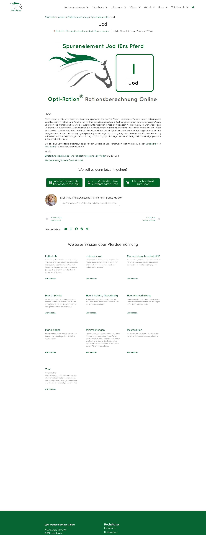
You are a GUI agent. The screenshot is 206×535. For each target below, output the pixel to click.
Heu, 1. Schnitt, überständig (102, 295)
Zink (47, 369)
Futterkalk (51, 256)
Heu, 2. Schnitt (53, 295)
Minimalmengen (95, 329)
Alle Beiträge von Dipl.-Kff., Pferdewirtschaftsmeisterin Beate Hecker (89, 203)
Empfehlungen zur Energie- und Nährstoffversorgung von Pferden (75, 156)
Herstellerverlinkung (139, 295)
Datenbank (151, 143)
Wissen (61, 17)
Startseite (50, 17)
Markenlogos (52, 329)
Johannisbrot (94, 256)
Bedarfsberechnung (78, 17)
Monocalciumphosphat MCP (143, 256)
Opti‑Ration (51, 146)
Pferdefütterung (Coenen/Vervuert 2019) (64, 160)
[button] (65, 228)
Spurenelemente (99, 17)
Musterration (134, 329)
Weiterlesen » (50, 278)
